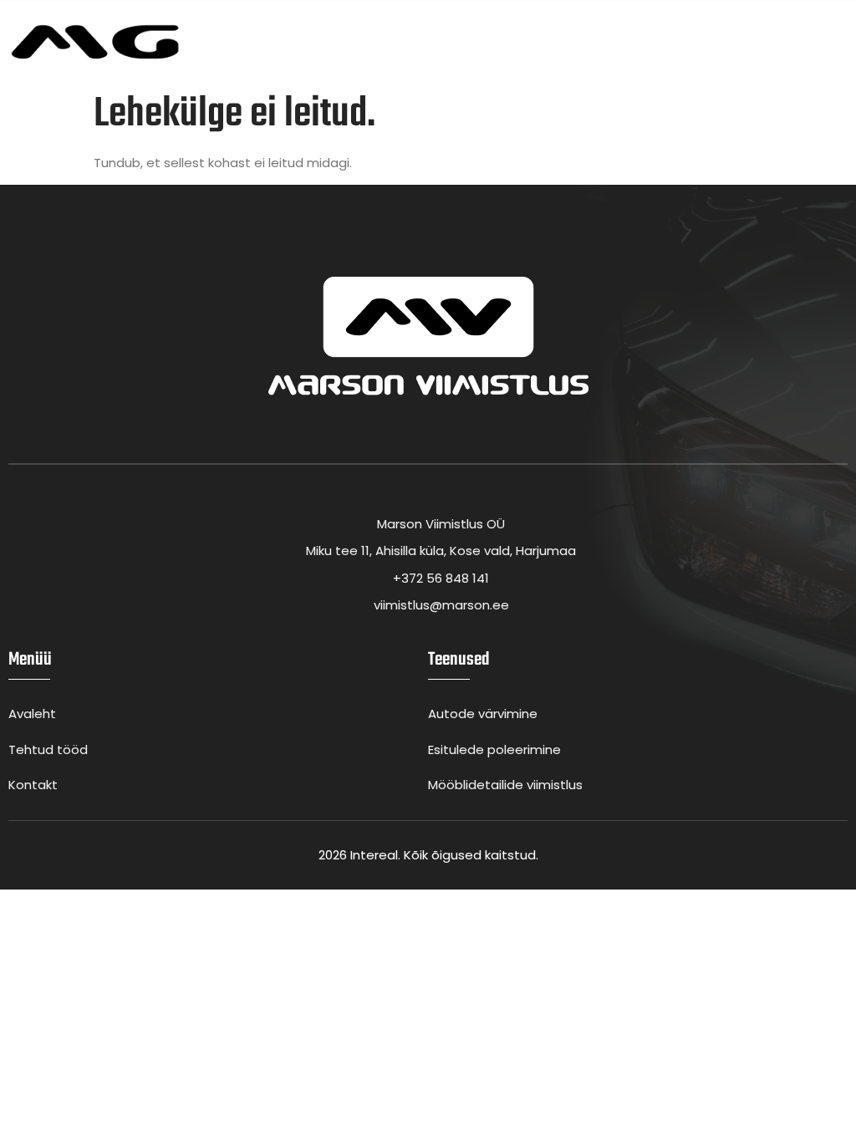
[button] (842, 42)
